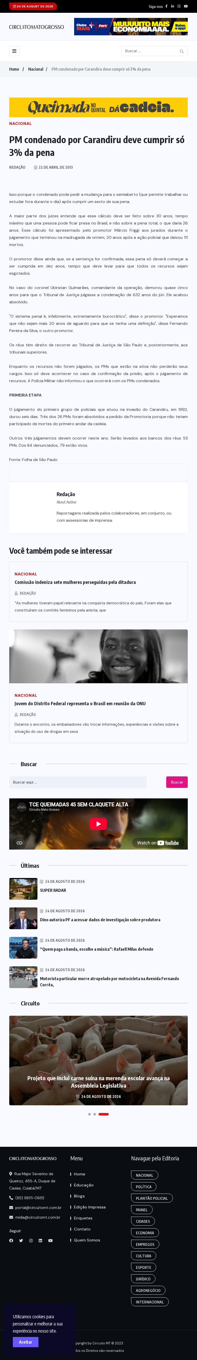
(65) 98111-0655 (29, 1198)
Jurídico (143, 1279)
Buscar (177, 782)
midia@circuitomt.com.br (37, 1217)
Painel (142, 1210)
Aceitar (25, 1342)
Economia (145, 1233)
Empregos (145, 1244)
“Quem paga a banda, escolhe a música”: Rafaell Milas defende (96, 949)
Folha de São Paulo (39, 459)
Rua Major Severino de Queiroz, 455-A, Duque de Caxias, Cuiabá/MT (32, 1181)
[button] (89, 1114)
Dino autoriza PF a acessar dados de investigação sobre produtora (100, 919)
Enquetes (83, 1218)
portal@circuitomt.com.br (38, 1207)
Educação (84, 1185)
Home (14, 69)
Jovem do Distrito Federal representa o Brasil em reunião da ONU (80, 703)
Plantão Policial (152, 1198)
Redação (28, 593)
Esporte (143, 1267)
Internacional (150, 1302)
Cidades (143, 1221)
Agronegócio (148, 1290)
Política (144, 1187)
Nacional (35, 69)
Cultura (143, 1256)
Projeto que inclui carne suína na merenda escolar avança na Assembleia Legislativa (98, 1081)
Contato (82, 1229)
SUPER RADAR (53, 890)
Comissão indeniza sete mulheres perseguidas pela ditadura (75, 582)
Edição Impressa (90, 1207)
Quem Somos (87, 1240)
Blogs (79, 1196)
